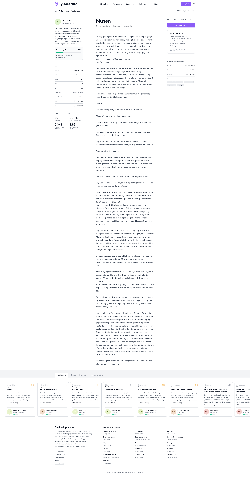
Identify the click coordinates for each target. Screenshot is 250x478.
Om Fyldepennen (64, 427)
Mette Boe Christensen (175, 82)
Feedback (130, 4)
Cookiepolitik (59, 457)
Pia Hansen (172, 85)
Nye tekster (61, 375)
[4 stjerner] (180, 49)
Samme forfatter (97, 375)
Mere (156, 4)
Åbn (81, 97)
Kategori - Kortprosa (78, 375)
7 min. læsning (128, 26)
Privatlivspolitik (60, 454)
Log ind (186, 4)
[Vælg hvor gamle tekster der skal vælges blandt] (193, 11)
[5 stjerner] (183, 49)
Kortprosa (75, 11)
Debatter (143, 4)
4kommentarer (190, 65)
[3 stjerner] (177, 49)
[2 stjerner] (174, 49)
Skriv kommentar (181, 25)
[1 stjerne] (171, 49)
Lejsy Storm (188, 82)
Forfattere (117, 4)
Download (79, 101)
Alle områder (59, 464)
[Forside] (56, 11)
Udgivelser (104, 4)
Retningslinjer (59, 451)
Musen (103, 21)
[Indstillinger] (194, 4)
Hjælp (57, 461)
